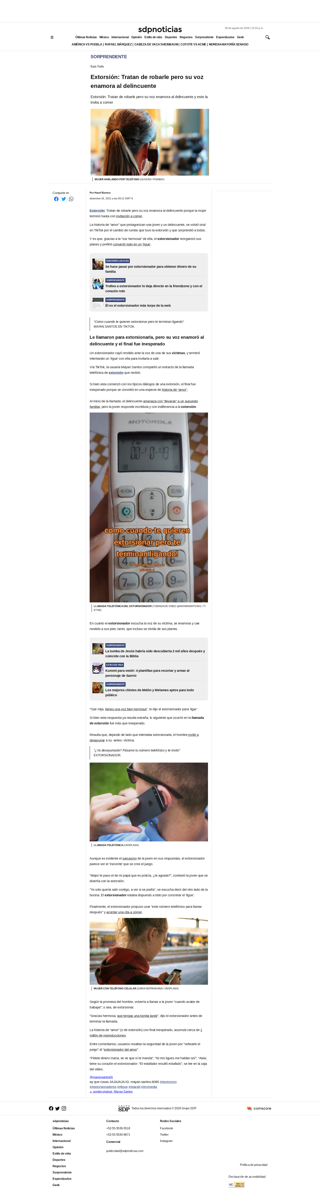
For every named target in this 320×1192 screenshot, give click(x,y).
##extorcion (168, 1082)
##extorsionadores (103, 1087)
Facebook (166, 1128)
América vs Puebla (87, 44)
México (104, 37)
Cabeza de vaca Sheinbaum (156, 44)
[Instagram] (64, 1108)
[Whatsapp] (71, 198)
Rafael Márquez (118, 44)
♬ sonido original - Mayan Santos (111, 1091)
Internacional (120, 37)
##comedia (149, 1087)
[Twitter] (63, 198)
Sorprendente (204, 37)
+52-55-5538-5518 (118, 1128)
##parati (134, 1087)
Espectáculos (225, 37)
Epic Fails (97, 66)
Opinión (136, 37)
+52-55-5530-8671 (118, 1134)
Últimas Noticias (86, 37)
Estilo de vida (153, 37)
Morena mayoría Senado (228, 44)
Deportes (171, 37)
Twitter (164, 1134)
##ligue (122, 1087)
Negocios (186, 37)
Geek (240, 37)
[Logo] (160, 30)
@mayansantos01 (101, 1077)
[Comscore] (259, 1108)
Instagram (166, 1140)
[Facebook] (56, 198)
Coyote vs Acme (193, 44)
